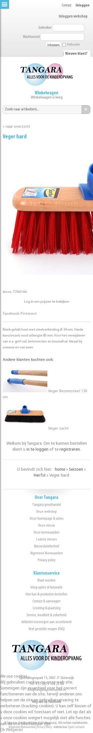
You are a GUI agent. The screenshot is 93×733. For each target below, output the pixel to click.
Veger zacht (58, 429)
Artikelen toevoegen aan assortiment (46, 622)
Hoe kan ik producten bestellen (46, 594)
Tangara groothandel (46, 505)
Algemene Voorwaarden (46, 553)
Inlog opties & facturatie (46, 587)
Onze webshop (46, 512)
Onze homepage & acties (47, 518)
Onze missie (46, 525)
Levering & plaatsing (47, 608)
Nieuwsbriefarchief (46, 546)
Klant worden (46, 580)
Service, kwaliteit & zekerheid (46, 615)
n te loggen (37, 449)
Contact (66, 5)
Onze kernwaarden (46, 532)
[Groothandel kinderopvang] (46, 669)
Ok (2, 730)
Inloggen (83, 5)
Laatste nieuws (46, 539)
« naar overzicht (16, 127)
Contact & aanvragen (46, 601)
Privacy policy (47, 560)
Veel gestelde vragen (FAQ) (47, 629)
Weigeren (14, 730)
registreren (70, 449)
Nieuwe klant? (76, 54)
